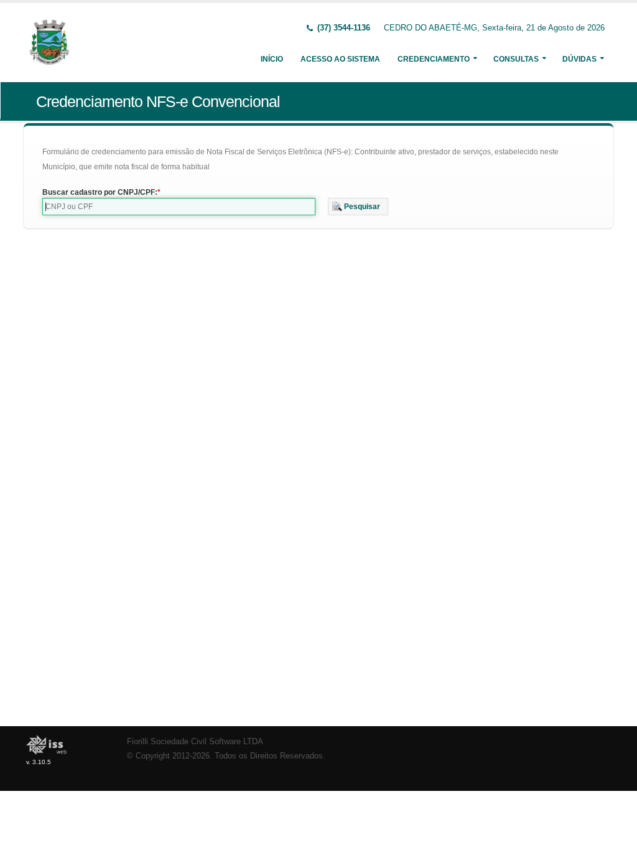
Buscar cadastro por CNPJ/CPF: (99, 192)
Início (272, 59)
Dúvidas (579, 59)
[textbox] (178, 206)
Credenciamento (434, 59)
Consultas (516, 59)
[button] (358, 206)
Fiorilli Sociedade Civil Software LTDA (195, 741)
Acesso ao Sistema (340, 59)
